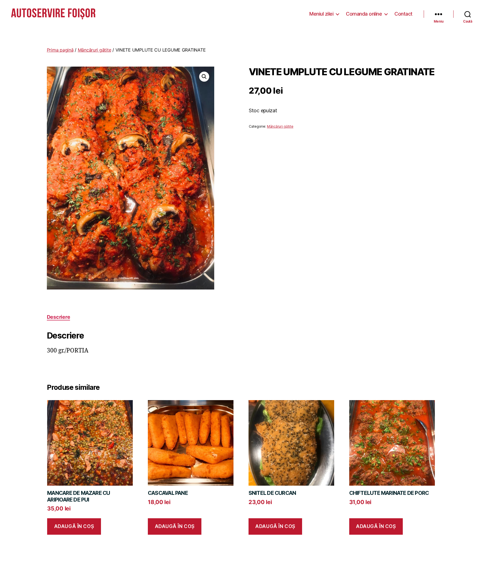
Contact (403, 14)
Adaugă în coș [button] (74, 526)
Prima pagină (60, 50)
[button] (204, 77)
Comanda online (364, 14)
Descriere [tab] (58, 317)
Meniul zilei (321, 14)
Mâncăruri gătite (94, 50)
